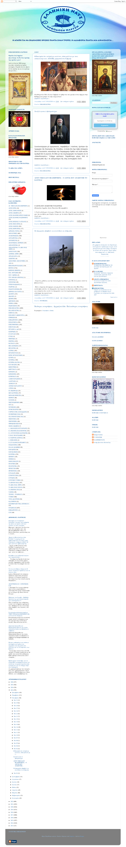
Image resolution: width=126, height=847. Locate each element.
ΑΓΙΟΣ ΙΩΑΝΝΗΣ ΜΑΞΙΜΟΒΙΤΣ (18, 217)
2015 (12, 820)
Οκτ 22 (16, 714)
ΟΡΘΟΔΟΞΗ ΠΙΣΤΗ (14, 423)
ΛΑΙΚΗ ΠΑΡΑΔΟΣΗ (14, 379)
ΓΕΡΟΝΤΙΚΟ (12, 282)
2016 (12, 817)
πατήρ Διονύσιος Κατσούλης (102, 442)
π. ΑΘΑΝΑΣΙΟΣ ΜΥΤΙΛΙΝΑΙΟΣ (18, 428)
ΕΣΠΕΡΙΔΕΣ (12, 331)
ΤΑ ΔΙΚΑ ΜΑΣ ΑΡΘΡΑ (15, 485)
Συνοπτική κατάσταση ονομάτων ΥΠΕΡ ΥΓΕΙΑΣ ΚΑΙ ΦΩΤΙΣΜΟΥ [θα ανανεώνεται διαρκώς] (19, 614)
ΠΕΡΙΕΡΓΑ (12, 456)
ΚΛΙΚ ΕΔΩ (95, 328)
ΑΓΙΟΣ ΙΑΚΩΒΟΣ (14, 213)
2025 (12, 685)
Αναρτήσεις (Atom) (47, 310)
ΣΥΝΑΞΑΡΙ (12, 473)
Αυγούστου (15, 779)
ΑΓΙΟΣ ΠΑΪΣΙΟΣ (13, 226)
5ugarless (72, 836)
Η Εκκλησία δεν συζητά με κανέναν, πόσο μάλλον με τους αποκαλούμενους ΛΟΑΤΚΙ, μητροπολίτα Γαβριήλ (56, 57)
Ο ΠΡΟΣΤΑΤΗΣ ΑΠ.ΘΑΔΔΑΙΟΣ (18, 412)
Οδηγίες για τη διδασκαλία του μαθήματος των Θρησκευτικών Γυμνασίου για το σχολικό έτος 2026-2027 (104, 292)
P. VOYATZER (98, 437)
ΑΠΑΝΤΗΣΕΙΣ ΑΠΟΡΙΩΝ (16, 243)
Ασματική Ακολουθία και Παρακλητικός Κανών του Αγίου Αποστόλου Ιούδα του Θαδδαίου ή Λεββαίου (18, 628)
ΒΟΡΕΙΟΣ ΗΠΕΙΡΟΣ (14, 270)
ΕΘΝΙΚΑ (11, 303)
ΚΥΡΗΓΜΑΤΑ (13, 376)
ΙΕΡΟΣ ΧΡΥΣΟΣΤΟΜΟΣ (16, 355)
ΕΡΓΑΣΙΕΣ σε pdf (14, 329)
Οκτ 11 (16, 732)
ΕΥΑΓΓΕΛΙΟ (12, 334)
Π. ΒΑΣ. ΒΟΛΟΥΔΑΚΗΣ (16, 435)
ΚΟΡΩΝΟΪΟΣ (12, 374)
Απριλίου (15, 790)
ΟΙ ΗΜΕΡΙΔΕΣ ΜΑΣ (14, 414)
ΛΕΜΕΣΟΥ (12, 383)
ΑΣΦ (10, 263)
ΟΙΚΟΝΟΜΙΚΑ (13, 421)
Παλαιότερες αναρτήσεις (77, 306)
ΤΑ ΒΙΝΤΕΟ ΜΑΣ (14, 482)
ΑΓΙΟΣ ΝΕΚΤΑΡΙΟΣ (14, 224)
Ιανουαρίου (15, 798)
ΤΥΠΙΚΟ (11, 497)
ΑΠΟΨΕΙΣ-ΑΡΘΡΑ (14, 254)
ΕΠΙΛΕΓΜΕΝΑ (13, 322)
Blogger (82, 836)
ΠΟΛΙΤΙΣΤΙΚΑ (13, 466)
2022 (12, 801)
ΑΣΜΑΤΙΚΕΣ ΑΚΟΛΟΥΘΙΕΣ (17, 261)
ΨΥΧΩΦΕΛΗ (12, 508)
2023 (12, 690)
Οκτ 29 (16, 703)
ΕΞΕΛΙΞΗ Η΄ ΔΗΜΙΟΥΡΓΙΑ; (17, 315)
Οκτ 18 (16, 722)
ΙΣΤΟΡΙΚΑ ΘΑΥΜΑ (14, 362)
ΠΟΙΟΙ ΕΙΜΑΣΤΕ (14, 461)
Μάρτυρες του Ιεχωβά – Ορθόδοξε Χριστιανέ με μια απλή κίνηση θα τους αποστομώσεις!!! (19, 598)
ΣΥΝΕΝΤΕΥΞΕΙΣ (14, 475)
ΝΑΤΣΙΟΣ (11, 400)
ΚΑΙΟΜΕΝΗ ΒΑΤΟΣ (100, 264)
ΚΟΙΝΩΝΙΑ (12, 372)
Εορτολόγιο (103, 237)
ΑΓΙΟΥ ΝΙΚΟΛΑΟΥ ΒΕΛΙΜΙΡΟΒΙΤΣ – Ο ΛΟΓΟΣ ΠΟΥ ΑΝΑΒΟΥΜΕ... (20, 763)
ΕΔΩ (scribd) (111, 138)
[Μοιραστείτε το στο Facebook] (83, 102)
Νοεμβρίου (15, 695)
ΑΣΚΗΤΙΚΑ (12, 258)
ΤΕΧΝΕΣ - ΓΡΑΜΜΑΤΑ (15, 494)
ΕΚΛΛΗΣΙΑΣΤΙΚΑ (45, 171)
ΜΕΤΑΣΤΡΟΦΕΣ (13, 393)
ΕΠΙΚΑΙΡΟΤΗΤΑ (13, 320)
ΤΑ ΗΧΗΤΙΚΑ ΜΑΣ (14, 489)
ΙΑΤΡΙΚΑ (11, 350)
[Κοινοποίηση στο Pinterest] (85, 102)
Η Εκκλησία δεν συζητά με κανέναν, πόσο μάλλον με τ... (21, 752)
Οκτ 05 (16, 743)
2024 (12, 687)
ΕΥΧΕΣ (11, 336)
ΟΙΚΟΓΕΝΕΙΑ (13, 419)
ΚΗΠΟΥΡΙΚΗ (12, 367)
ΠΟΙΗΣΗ (11, 459)
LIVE (10, 512)
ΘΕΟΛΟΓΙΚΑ (12, 348)
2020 (12, 807)
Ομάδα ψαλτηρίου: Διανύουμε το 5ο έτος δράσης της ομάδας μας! (19, 57)
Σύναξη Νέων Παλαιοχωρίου (104, 256)
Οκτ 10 (16, 735)
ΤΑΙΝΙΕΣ (11, 492)
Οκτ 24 (16, 711)
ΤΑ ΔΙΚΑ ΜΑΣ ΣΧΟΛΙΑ (16, 487)
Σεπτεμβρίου (16, 776)
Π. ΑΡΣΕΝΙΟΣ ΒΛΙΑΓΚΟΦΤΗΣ (17, 431)
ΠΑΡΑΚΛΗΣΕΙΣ (13, 452)
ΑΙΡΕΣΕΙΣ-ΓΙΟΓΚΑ (14, 231)
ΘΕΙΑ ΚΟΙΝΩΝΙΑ (14, 346)
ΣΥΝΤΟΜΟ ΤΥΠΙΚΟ (14, 480)
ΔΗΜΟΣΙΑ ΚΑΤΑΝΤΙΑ (15, 291)
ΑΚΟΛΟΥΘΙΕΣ (13, 233)
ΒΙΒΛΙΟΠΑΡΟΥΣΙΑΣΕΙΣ (16, 265)
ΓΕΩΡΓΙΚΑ (12, 287)
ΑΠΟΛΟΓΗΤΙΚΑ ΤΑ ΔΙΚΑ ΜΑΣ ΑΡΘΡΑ (18, 248)
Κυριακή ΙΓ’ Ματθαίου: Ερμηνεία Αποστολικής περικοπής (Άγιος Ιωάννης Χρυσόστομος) (103, 274)
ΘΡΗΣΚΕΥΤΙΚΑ (99, 288)
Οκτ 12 (16, 730)
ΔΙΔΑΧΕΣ (11, 296)
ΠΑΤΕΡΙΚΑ (12, 454)
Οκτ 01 (16, 773)
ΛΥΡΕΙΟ (11, 388)
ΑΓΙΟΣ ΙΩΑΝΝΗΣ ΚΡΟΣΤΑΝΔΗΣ (18, 215)
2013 (12, 826)
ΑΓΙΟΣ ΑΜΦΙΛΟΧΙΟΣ (15, 210)
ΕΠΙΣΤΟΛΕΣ (12, 327)
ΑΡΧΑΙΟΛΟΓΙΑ (13, 256)
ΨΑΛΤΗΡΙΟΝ (12, 501)
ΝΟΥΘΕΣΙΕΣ (43, 301)
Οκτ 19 (16, 719)
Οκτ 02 (16, 749)
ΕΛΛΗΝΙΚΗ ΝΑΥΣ (99, 440)
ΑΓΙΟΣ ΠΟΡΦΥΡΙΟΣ (14, 228)
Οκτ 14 (16, 727)
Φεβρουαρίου (16, 795)
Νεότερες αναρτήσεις (43, 306)
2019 (12, 809)
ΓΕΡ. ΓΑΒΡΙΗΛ (13, 275)
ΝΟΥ (10, 405)
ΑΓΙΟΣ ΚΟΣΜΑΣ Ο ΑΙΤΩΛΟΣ (17, 221)
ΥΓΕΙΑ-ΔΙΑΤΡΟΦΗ (14, 499)
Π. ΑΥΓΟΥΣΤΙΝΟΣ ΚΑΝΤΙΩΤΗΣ (18, 433)
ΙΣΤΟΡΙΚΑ (12, 360)
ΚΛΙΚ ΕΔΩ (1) (96, 413)
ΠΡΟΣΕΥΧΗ (12, 468)
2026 (12, 682)
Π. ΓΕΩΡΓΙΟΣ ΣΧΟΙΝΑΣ (16, 438)
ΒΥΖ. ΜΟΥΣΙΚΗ (13, 273)
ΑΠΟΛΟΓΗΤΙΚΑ (13, 245)
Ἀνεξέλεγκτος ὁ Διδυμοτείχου (45, 111)
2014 (12, 823)
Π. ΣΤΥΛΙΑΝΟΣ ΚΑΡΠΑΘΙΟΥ (17, 442)
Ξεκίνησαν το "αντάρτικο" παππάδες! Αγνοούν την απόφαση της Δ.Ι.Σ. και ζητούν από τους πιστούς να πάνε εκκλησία (19, 523)
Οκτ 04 (16, 746)
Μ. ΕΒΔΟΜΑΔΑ (13, 390)
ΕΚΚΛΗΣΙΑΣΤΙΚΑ (45, 104)
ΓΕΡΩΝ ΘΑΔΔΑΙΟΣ (14, 284)
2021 (12, 804)
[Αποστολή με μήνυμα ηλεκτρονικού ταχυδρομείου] (78, 102)
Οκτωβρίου (15, 698)
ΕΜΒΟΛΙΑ (12, 313)
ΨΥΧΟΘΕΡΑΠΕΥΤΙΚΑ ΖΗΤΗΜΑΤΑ (19, 504)
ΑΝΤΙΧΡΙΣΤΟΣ (13, 240)
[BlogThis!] (80, 102)
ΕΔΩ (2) (105, 413)
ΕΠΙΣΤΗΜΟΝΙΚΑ (14, 324)
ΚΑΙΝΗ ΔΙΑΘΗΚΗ (97, 340)
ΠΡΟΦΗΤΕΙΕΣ (13, 471)
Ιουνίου (14, 785)
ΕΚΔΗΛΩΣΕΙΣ (13, 306)
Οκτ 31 (16, 700)
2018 (12, 812)
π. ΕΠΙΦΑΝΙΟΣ (13, 440)
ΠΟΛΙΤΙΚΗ (12, 464)
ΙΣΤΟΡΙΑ (11, 357)
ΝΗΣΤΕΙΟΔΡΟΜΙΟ (14, 402)
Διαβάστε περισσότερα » (41, 98)
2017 (12, 815)
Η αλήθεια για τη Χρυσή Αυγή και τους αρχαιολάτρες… (19, 556)
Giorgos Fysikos (98, 435)
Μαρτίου (15, 793)
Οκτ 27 (16, 708)
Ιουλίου (14, 782)
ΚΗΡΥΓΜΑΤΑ (13, 369)
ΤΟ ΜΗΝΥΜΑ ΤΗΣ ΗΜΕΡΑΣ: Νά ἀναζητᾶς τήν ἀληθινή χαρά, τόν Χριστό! (103, 266)
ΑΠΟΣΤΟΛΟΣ (13, 251)
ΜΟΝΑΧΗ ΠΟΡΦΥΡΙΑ (15, 395)
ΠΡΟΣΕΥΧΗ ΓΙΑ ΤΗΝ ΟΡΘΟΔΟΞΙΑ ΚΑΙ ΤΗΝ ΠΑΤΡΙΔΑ (19, 162)
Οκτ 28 (16, 705)
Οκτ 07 (16, 738)
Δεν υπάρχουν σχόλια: (67, 101)
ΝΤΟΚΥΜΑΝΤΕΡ (14, 409)
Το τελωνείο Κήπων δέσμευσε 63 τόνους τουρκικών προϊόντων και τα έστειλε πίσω (19, 570)
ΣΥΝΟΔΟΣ (12, 478)
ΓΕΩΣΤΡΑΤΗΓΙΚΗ (14, 289)
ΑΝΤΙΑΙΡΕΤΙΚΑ (13, 238)
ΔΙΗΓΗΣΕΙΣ (12, 301)
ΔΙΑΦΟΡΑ (11, 294)
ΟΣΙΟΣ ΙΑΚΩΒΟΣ (14, 426)
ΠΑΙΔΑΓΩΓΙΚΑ (13, 445)
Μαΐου (14, 787)
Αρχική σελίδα (60, 306)
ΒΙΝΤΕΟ (11, 268)
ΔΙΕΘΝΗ (11, 298)
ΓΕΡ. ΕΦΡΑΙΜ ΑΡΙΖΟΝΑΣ (16, 277)
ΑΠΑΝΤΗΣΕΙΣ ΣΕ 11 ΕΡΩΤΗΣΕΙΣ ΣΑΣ (18, 584)
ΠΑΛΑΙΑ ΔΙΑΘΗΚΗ (14, 447)
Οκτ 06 (16, 740)
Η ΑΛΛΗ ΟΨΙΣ (98, 271)
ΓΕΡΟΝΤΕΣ (12, 280)
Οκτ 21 (16, 716)
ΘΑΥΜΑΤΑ (12, 343)
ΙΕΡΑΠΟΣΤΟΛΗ (13, 353)
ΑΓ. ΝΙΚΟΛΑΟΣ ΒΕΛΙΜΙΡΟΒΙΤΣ (18, 206)
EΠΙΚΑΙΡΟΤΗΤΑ (13, 510)
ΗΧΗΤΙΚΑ (11, 341)
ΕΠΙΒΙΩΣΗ (12, 317)
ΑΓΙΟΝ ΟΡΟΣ (12, 208)
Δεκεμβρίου (15, 692)
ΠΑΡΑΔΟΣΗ (12, 449)
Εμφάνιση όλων (114, 297)
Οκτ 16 (16, 724)
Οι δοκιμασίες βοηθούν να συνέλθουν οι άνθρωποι (53, 231)
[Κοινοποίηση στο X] (81, 102)
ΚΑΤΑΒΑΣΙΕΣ (13, 364)
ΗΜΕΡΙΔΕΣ (12, 339)
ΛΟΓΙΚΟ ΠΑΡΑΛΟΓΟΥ (15, 386)
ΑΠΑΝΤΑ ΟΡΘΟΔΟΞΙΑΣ (101, 279)
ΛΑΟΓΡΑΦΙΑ (12, 381)
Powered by (101, 131)
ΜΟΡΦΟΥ (11, 398)
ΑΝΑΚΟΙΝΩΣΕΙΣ (14, 236)
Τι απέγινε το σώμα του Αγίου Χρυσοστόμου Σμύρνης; (102, 281)
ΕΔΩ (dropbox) (100, 138)
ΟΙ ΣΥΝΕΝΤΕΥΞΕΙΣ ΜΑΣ (16, 416)
